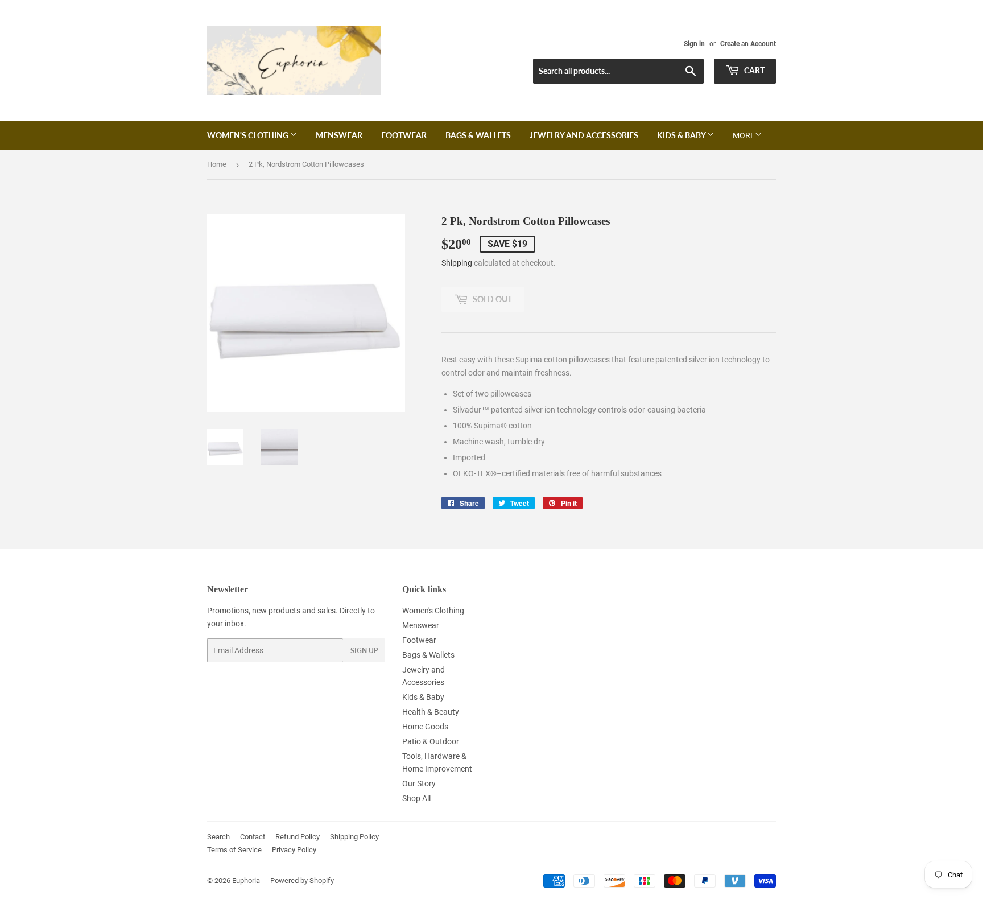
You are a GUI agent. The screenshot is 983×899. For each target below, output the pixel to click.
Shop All (416, 798)
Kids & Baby (682, 135)
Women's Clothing (248, 135)
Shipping (456, 262)
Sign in (694, 44)
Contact (252, 836)
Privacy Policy (294, 850)
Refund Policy (297, 836)
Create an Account (748, 44)
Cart (753, 70)
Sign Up (364, 650)
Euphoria (246, 880)
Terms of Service (234, 850)
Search (218, 836)
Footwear (404, 135)
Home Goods (425, 726)
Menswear (339, 135)
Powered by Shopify (302, 880)
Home (216, 164)
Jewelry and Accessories (584, 135)
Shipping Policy (354, 836)
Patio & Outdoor (430, 741)
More (744, 135)
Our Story (419, 783)
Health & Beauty (430, 711)
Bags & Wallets (478, 135)
